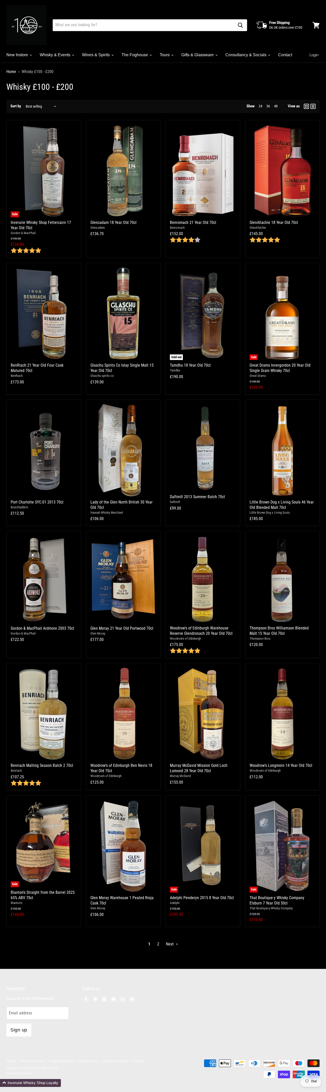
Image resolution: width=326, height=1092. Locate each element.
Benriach (16, 770)
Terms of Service (32, 1061)
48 (276, 106)
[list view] (313, 106)
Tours (165, 55)
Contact (285, 55)
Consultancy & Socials (246, 55)
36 (268, 106)
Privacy (11, 1061)
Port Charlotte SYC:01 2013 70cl (37, 502)
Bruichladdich (19, 507)
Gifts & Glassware (198, 55)
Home (11, 71)
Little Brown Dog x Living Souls (270, 512)
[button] (30, 1083)
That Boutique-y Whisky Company (271, 908)
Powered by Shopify (19, 1073)
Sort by (15, 106)
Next (170, 944)
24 (260, 106)
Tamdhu (175, 370)
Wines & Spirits (96, 55)
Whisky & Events (55, 55)
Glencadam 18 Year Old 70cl (113, 222)
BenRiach (17, 376)
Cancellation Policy (115, 1061)
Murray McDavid (180, 776)
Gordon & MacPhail (23, 233)
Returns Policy (88, 1061)
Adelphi (175, 903)
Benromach (177, 227)
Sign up (18, 1029)
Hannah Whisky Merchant (106, 512)
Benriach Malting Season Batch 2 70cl (42, 765)
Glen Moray (97, 633)
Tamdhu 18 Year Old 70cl (190, 365)
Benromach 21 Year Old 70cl (193, 222)
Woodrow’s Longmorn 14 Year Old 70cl (281, 765)
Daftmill (175, 502)
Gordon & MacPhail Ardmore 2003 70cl (42, 628)
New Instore (17, 55)
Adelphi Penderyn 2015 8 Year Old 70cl (202, 897)
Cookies (139, 1061)
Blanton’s (16, 903)
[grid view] (306, 106)
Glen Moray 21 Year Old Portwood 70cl (121, 628)
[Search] (240, 25)
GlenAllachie (258, 227)
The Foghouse (135, 55)
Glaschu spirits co (102, 376)
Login (313, 55)
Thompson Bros (260, 638)
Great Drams (258, 376)
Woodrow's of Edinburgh (185, 638)
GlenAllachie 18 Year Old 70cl (274, 222)
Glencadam (97, 227)
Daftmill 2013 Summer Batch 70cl (197, 496)
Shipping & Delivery (61, 1061)
